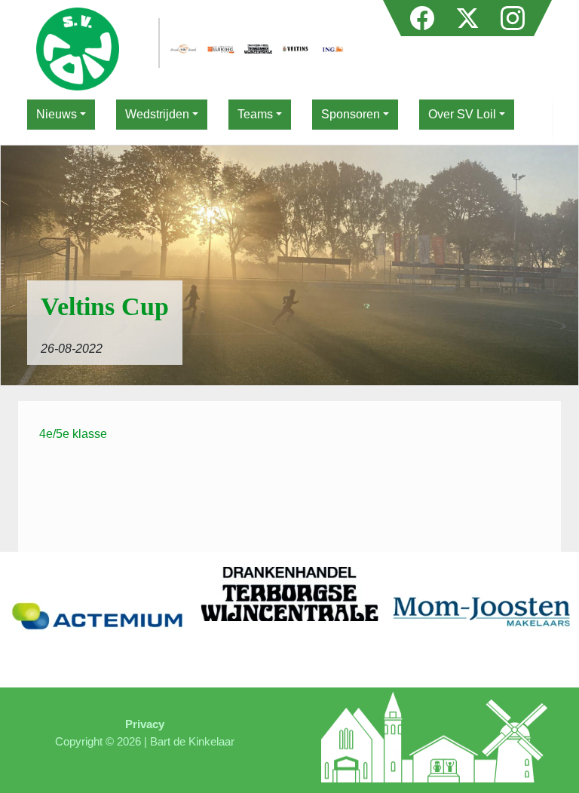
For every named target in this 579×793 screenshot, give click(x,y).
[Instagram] (513, 14)
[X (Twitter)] (469, 14)
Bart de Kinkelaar (192, 741)
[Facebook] (423, 14)
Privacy (144, 724)
